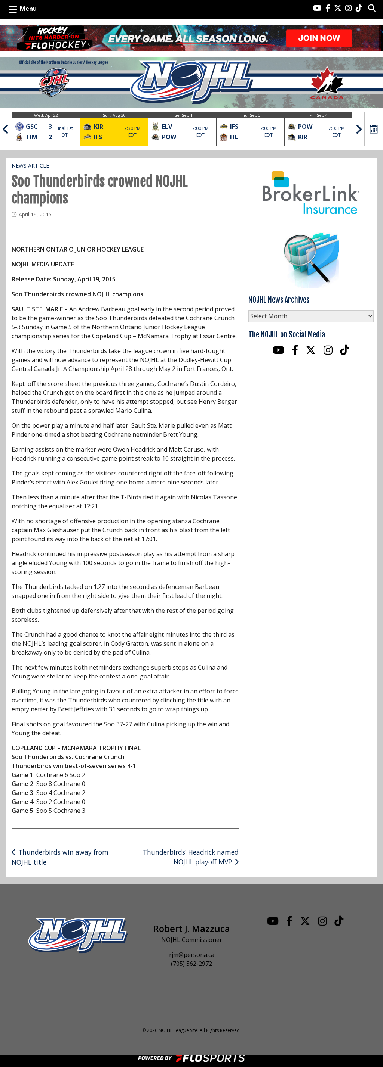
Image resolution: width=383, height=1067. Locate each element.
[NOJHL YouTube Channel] (317, 8)
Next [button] (358, 129)
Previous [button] (5, 129)
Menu (28, 8)
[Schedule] (374, 129)
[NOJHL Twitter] (337, 8)
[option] (46, 129)
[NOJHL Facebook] (328, 8)
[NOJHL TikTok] (359, 8)
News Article (30, 165)
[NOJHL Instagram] (348, 8)
